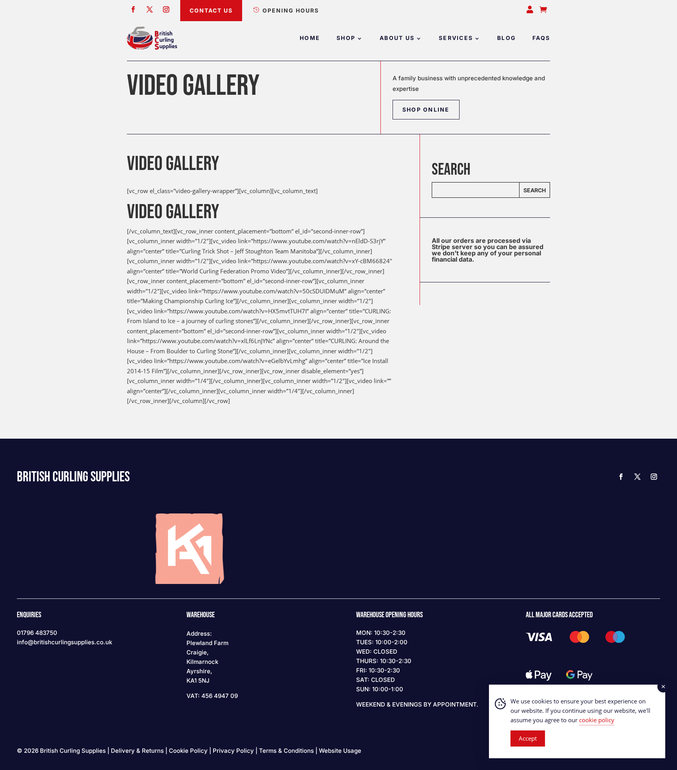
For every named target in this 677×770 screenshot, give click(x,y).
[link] (152, 38)
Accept (528, 738)
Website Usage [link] (340, 750)
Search (534, 190)
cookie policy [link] (596, 720)
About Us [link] (397, 38)
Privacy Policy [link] (233, 750)
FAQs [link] (541, 38)
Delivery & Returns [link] (137, 750)
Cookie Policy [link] (188, 750)
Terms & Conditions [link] (286, 750)
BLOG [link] (506, 38)
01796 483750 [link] (37, 632)
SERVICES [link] (456, 38)
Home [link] (310, 38)
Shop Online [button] (426, 109)
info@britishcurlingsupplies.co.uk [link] (64, 642)
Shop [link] (346, 38)
